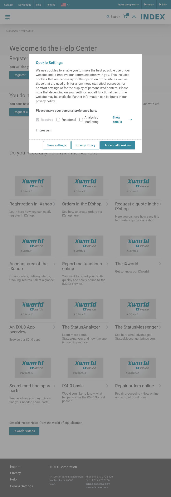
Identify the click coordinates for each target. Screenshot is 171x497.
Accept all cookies (118, 145)
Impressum (44, 130)
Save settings (56, 145)
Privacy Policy (85, 145)
